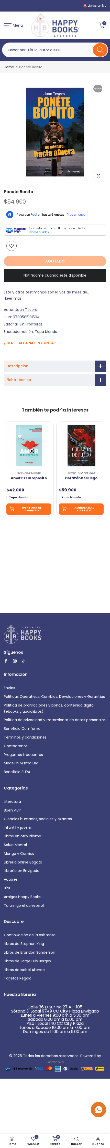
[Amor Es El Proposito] (28, 445)
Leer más (13, 298)
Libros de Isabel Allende (24, 969)
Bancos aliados (38, 232)
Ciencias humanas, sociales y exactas (38, 818)
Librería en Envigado (21, 870)
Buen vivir (12, 810)
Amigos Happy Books (22, 896)
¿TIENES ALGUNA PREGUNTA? (30, 342)
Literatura (12, 801)
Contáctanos (16, 746)
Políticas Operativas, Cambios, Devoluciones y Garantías (54, 696)
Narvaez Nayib (28, 473)
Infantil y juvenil (17, 827)
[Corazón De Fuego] (81, 445)
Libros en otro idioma (22, 836)
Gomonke (55, 1062)
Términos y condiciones (25, 737)
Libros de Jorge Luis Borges (27, 961)
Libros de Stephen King (24, 943)
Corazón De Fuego (81, 478)
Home (9, 67)
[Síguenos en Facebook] (6, 354)
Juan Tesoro (26, 309)
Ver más (80, 5)
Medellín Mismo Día (21, 763)
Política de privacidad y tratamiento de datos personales (55, 719)
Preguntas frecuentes (23, 754)
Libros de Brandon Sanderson (29, 952)
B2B (7, 888)
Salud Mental (15, 844)
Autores (11, 879)
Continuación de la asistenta (30, 935)
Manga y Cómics (19, 853)
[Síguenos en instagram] (12, 353)
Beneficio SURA (17, 771)
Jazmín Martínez (81, 473)
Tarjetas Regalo (17, 978)
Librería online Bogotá (23, 862)
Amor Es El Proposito (29, 478)
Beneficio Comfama (22, 728)
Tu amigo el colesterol (24, 905)
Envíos (9, 687)
